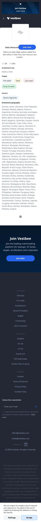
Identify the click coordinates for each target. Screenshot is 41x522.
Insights (20, 338)
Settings (12, 517)
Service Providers (20, 310)
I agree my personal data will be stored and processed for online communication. (20, 414)
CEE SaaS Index (20, 359)
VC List (20, 343)
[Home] (14, 18)
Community (20, 321)
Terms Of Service (20, 381)
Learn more (20, 11)
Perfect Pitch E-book (20, 364)
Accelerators (20, 305)
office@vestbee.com (20, 433)
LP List (20, 348)
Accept (29, 517)
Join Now (20, 258)
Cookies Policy (20, 391)
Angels (20, 316)
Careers (20, 376)
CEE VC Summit (20, 326)
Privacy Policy (20, 386)
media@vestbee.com (20, 438)
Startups (20, 295)
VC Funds (20, 300)
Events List (20, 354)
